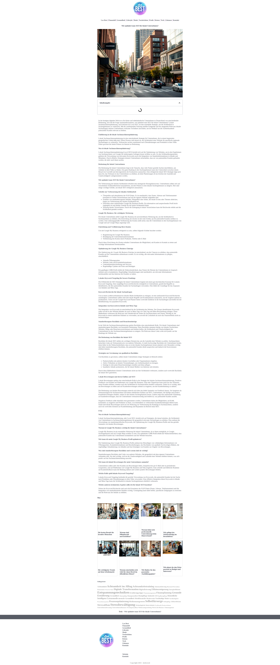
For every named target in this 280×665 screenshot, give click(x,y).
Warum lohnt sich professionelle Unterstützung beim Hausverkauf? (149, 533)
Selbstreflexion (176, 601)
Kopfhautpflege (162, 596)
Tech (162, 20)
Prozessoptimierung (119, 601)
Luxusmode (112, 598)
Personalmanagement (103, 601)
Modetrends (150, 598)
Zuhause (168, 20)
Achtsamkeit (102, 587)
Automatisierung (161, 587)
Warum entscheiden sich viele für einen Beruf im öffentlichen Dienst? (129, 572)
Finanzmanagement (150, 593)
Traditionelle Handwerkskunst (163, 605)
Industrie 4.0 (152, 596)
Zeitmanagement (169, 607)
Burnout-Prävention (173, 587)
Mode (136, 20)
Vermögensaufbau (132, 607)
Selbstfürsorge (154, 601)
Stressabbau (103, 605)
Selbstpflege (167, 601)
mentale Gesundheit (126, 598)
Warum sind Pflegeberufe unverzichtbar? (125, 534)
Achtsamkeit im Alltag (119, 586)
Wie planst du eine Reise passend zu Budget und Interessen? (172, 569)
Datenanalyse (101, 589)
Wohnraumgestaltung (145, 607)
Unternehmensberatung (104, 607)
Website (125, 654)
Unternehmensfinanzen (119, 607)
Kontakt (176, 20)
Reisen (157, 20)
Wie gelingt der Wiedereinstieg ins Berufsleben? (170, 534)
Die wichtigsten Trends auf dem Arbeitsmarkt (106, 571)
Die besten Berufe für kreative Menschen (106, 533)
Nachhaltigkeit (173, 598)
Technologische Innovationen (145, 605)
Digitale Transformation (126, 589)
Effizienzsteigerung (160, 589)
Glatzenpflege (123, 596)
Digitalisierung (145, 589)
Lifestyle (129, 20)
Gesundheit (121, 20)
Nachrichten (143, 20)
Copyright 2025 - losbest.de (140, 663)
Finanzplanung (164, 592)
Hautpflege (142, 596)
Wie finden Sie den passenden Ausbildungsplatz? (148, 572)
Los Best (104, 20)
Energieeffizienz (174, 589)
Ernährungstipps (136, 593)
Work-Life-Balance (158, 607)
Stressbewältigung (122, 604)
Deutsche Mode (109, 589)
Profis (151, 20)
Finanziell (112, 20)
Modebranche (140, 598)
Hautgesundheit (132, 596)
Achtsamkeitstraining (143, 586)
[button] (179, 103)
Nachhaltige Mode (162, 598)
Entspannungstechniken (113, 592)
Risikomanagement (137, 601)
